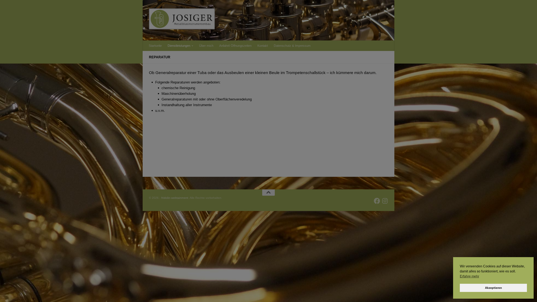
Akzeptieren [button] (493, 287)
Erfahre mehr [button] (469, 276)
